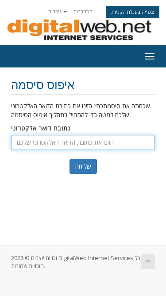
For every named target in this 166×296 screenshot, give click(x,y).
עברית (55, 11)
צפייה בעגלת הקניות (133, 11)
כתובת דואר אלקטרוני (40, 128)
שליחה (83, 166)
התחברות (83, 11)
